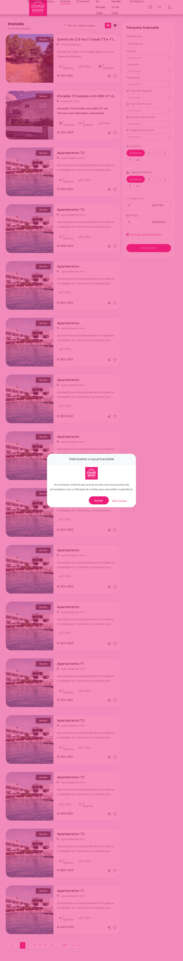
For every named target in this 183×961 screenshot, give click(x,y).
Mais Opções (119, 500)
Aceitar (98, 500)
